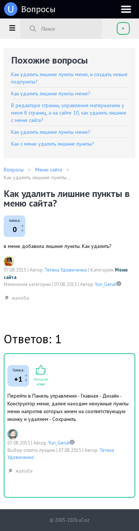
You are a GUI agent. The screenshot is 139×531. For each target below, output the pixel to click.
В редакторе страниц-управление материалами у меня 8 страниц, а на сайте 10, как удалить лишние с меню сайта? (68, 112)
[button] (12, 27)
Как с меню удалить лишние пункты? (52, 143)
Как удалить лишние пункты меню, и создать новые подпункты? (69, 78)
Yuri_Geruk (105, 284)
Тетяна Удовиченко (65, 270)
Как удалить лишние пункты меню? (50, 93)
